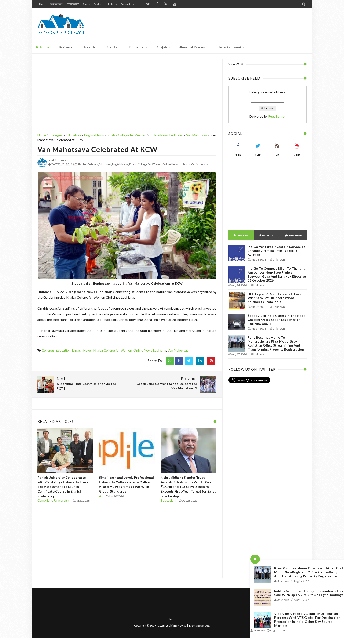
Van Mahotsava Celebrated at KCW (97, 149)
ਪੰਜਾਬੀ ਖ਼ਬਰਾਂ (72, 4)
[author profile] (42, 166)
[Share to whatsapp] (170, 361)
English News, (120, 164)
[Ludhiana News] (70, 24)
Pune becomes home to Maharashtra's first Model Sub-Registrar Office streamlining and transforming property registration (308, 572)
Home (43, 4)
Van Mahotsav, (199, 164)
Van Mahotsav (178, 350)
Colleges (48, 350)
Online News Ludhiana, (176, 164)
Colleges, (93, 164)
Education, (105, 164)
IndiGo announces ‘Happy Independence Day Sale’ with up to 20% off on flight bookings (308, 593)
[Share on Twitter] (189, 361)
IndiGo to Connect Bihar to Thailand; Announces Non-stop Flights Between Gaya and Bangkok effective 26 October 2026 (277, 274)
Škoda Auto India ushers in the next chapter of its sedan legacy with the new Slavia (276, 320)
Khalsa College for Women (112, 350)
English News (82, 350)
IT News (112, 4)
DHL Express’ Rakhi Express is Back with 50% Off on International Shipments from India (275, 298)
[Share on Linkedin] (200, 361)
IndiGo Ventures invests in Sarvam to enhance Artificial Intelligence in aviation (277, 251)
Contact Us (127, 4)
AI (100, 496)
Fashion (99, 4)
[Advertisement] (221, 24)
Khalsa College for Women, (145, 164)
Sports (86, 4)
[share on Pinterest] (211, 361)
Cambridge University (53, 500)
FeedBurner (277, 116)
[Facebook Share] (179, 361)
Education (63, 350)
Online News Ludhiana (149, 350)
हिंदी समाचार (56, 4)
